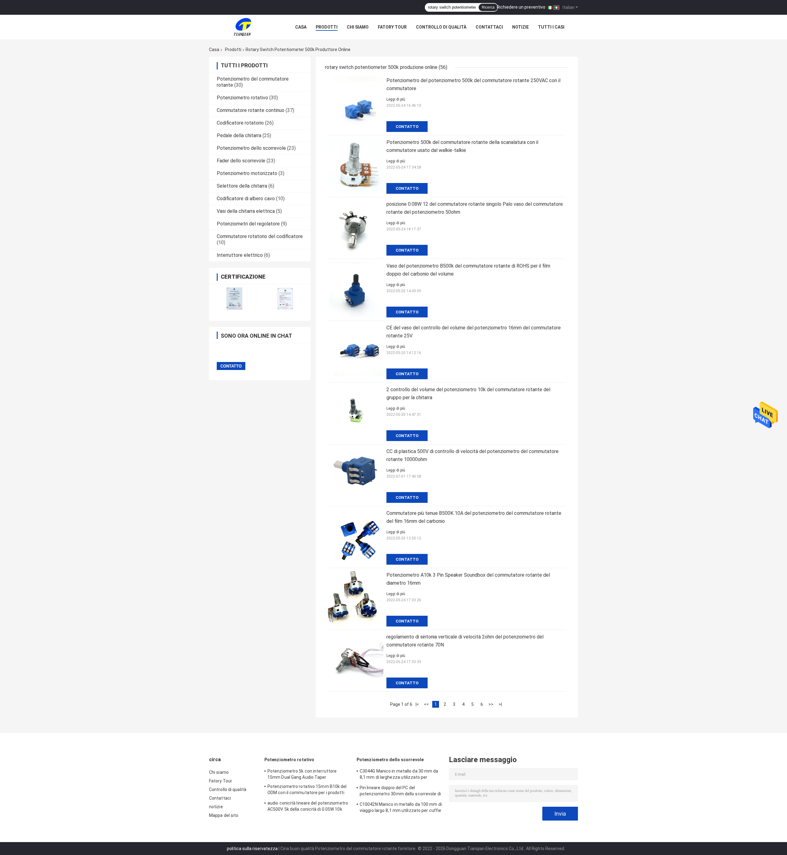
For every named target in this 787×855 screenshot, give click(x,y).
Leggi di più (395, 99)
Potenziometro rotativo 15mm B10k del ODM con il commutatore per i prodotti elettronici (307, 790)
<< (426, 704)
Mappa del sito (223, 815)
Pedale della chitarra (239, 135)
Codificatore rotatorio (240, 123)
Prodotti (327, 27)
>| (500, 704)
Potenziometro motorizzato (247, 173)
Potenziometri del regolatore (248, 224)
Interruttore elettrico (240, 255)
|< (417, 704)
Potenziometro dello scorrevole (251, 148)
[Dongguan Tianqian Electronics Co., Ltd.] (243, 27)
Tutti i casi (551, 27)
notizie (520, 27)
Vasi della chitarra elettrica (246, 211)
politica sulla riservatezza (252, 848)
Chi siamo (358, 27)
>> (490, 704)
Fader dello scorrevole (241, 161)
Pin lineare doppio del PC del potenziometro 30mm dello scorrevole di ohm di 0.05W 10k (400, 791)
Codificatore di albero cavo (246, 198)
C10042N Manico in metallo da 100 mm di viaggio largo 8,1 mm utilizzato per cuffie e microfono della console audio (401, 808)
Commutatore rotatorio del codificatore (260, 236)
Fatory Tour (392, 27)
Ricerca (488, 7)
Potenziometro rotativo (242, 98)
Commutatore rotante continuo (250, 110)
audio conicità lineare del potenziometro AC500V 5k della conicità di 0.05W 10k (307, 806)
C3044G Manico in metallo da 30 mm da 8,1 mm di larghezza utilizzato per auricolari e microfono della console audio (401, 775)
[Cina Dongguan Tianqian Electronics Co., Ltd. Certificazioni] (234, 298)
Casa (300, 27)
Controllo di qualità (441, 27)
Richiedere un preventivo (521, 7)
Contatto (407, 126)
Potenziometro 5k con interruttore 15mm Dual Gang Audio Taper (302, 774)
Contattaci (489, 27)
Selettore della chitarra (242, 186)
